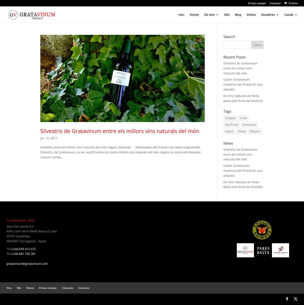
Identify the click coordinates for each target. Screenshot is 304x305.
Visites (251, 15)
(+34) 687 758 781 (24, 254)
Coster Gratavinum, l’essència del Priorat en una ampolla (242, 84)
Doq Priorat (231, 124)
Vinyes (194, 15)
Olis (227, 15)
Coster (243, 118)
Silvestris (255, 131)
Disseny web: (13, 299)
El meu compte (257, 3)
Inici (181, 15)
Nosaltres (268, 15)
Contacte (275, 3)
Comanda (67, 288)
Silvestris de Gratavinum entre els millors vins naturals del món (119, 131)
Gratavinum (249, 124)
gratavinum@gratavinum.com (27, 264)
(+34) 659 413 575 (24, 249)
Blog (238, 15)
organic (229, 131)
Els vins (209, 15)
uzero (24, 299)
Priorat (242, 131)
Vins (9, 288)
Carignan (230, 118)
